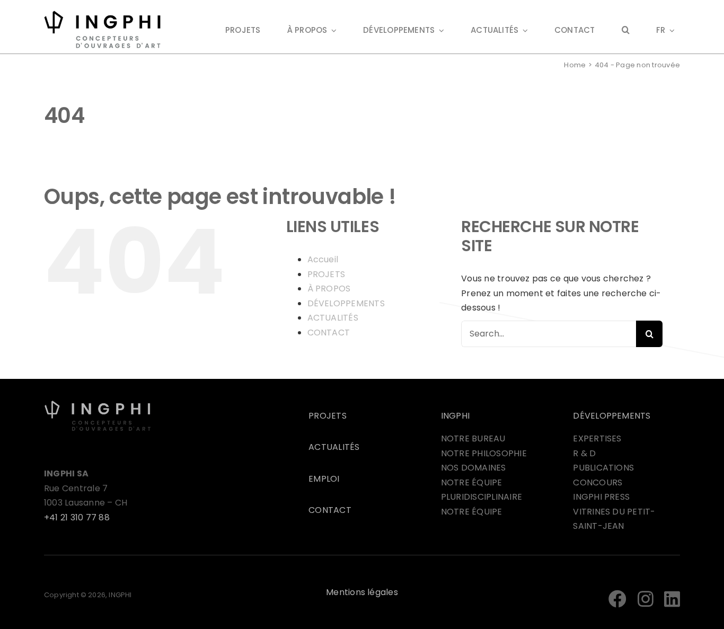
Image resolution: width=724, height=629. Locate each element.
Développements (611, 416)
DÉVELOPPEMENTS (346, 303)
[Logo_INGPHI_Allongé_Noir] (102, 14)
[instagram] (646, 599)
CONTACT (328, 332)
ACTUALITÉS (332, 318)
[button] (625, 31)
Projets (327, 416)
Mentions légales (362, 592)
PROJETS (326, 274)
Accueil (323, 259)
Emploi (323, 479)
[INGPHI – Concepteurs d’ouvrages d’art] (97, 404)
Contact (329, 510)
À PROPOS (329, 288)
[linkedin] (672, 599)
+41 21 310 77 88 (77, 517)
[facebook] (617, 599)
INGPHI (455, 416)
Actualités (333, 447)
